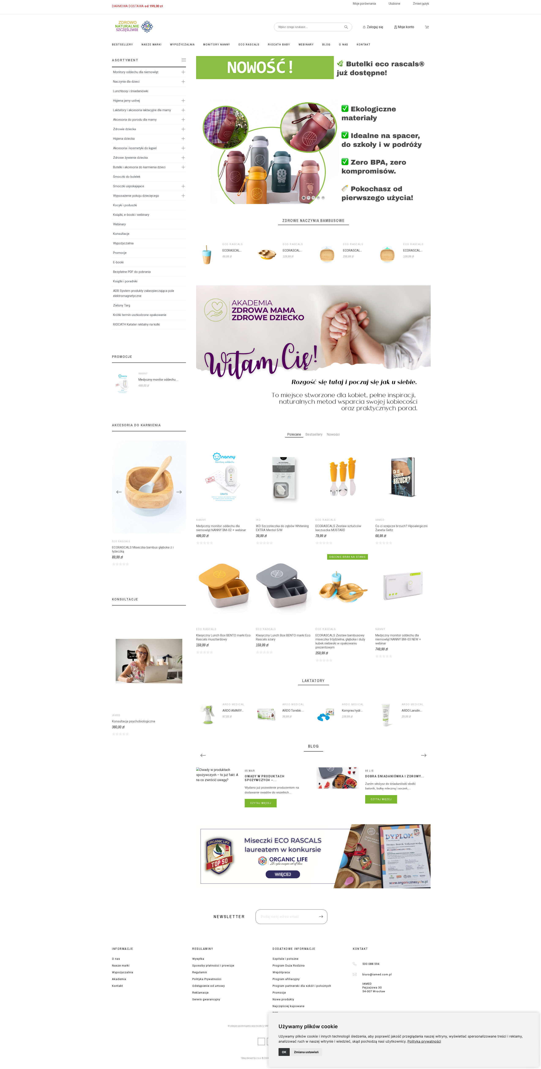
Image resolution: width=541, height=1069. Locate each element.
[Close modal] (324, 509)
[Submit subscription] (316, 557)
